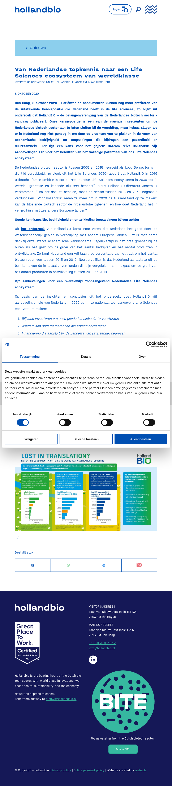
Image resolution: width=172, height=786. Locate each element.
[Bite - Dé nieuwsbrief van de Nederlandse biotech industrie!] (123, 701)
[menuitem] (118, 9)
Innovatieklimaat (83, 82)
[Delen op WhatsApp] (68, 565)
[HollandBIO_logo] (38, 9)
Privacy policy (61, 770)
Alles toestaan (140, 439)
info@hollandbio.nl (102, 648)
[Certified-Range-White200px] (27, 643)
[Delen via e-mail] (139, 565)
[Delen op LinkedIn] (103, 565)
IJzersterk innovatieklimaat (34, 82)
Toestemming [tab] (30, 356)
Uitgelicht (103, 82)
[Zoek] (136, 9)
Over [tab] (142, 356)
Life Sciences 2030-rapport (97, 173)
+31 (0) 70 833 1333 (102, 643)
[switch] (65, 422)
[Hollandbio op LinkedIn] (93, 660)
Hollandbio (62, 82)
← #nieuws (35, 47)
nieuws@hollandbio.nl (61, 699)
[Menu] (149, 9)
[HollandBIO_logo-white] (39, 607)
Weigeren (31, 439)
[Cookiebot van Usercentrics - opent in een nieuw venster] (148, 344)
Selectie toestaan (86, 439)
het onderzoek (33, 229)
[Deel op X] (33, 565)
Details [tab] (86, 356)
